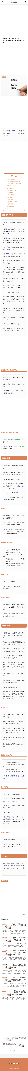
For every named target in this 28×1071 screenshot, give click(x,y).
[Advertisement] (14, 20)
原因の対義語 (11, 206)
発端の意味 (9, 185)
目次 (12, 176)
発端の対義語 (11, 195)
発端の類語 (10, 192)
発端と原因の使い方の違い (14, 181)
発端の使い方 (11, 188)
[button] (25, 548)
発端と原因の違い (11, 179)
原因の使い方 (11, 199)
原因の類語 (10, 204)
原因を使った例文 (12, 201)
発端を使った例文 (12, 190)
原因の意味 (9, 197)
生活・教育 (5, 880)
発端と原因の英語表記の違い (15, 183)
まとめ (8, 208)
